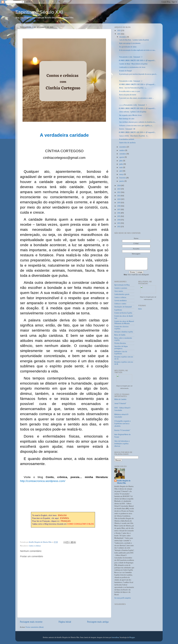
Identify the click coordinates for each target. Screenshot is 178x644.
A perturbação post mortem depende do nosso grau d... (138, 74)
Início (140, 309)
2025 (119, 34)
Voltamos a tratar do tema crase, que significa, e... (136, 126)
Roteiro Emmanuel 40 (127, 129)
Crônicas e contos (120, 304)
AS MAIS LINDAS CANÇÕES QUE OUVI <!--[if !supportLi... (137, 60)
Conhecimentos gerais (121, 294)
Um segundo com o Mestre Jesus (130, 115)
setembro (122, 154)
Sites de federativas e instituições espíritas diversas (122, 443)
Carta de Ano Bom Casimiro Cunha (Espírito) (134, 40)
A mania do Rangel (126, 71)
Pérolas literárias (120, 343)
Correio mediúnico (120, 301)
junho (121, 164)
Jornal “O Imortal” (120, 404)
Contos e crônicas (35, 546)
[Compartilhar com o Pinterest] (74, 542)
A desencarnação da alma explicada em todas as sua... (137, 50)
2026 (119, 31)
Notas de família (119, 335)
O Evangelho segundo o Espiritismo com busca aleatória (122, 423)
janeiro (121, 181)
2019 (119, 203)
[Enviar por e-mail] (64, 542)
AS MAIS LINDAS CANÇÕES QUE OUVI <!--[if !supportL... (137, 84)
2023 (119, 189)
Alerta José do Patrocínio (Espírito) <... (133, 88)
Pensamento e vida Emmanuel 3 (130, 57)
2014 (119, 220)
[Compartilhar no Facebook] (72, 542)
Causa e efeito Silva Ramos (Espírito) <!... (133, 136)
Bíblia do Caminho (120, 399)
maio (121, 168)
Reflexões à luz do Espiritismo (120, 353)
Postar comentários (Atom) (35, 627)
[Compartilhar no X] (69, 542)
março (121, 174)
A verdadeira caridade (126, 139)
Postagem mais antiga (98, 621)
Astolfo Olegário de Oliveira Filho (123, 482)
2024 (119, 186)
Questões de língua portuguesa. (121, 347)
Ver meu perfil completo (122, 598)
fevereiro (122, 178)
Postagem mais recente (31, 621)
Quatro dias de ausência (127, 143)
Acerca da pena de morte (128, 95)
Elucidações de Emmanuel (123, 307)
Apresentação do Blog (122, 285)
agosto (122, 157)
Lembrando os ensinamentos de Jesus (132, 67)
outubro (122, 150)
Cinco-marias (118, 291)
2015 (119, 216)
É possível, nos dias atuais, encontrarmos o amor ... (136, 98)
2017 (119, 210)
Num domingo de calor (127, 119)
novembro (123, 147)
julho (121, 161)
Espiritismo (118, 310)
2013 (119, 223)
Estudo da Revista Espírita (123, 313)
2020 (119, 199)
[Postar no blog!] (67, 542)
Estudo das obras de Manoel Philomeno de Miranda (124, 322)
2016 (119, 213)
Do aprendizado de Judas (128, 47)
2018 (119, 206)
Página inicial (65, 621)
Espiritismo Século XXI (39, 12)
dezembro (123, 37)
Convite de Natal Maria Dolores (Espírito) (133, 64)
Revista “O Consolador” (122, 430)
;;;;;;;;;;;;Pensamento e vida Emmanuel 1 (133, 105)
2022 (119, 192)
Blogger (132, 637)
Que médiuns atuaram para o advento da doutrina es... (137, 122)
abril (121, 171)
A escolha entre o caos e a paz (129, 91)
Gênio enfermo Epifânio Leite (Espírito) (133, 112)
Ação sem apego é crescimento (129, 43)
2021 (119, 196)
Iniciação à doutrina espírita (123, 332)
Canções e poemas (120, 288)
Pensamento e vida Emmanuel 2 (130, 81)
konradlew (115, 637)
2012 (119, 227)
